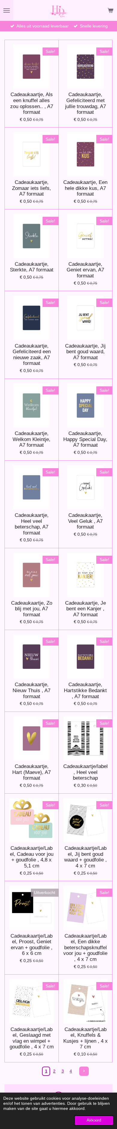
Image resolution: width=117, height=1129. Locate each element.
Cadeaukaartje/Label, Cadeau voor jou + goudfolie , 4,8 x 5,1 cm (31, 857)
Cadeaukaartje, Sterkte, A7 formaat (31, 267)
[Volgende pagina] (84, 1071)
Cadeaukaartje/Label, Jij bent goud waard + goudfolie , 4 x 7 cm (85, 857)
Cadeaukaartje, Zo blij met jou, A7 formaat (31, 609)
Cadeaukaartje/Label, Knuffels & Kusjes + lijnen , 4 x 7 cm (85, 1038)
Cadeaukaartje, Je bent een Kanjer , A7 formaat (85, 609)
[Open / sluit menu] (6, 10)
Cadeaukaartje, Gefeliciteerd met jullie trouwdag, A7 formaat (85, 103)
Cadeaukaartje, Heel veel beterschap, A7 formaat (32, 524)
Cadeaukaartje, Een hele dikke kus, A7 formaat (85, 188)
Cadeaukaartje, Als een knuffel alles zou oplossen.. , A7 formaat (31, 103)
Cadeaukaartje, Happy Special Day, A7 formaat (85, 439)
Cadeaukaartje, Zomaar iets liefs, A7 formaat (31, 188)
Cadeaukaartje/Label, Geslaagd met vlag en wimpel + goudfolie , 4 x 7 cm (32, 1038)
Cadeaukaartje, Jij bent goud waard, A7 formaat (85, 351)
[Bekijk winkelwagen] (110, 10)
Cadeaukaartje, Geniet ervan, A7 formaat (85, 270)
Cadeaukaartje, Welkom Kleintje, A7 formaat (31, 439)
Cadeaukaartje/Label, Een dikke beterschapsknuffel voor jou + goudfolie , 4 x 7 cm (85, 947)
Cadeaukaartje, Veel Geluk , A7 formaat (85, 521)
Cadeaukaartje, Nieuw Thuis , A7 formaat (31, 690)
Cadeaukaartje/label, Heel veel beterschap (85, 772)
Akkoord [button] (94, 1120)
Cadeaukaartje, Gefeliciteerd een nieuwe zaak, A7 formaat (32, 354)
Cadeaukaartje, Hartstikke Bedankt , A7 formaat (85, 690)
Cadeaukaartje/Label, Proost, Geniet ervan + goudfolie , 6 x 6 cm (31, 944)
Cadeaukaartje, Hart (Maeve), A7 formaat (31, 772)
